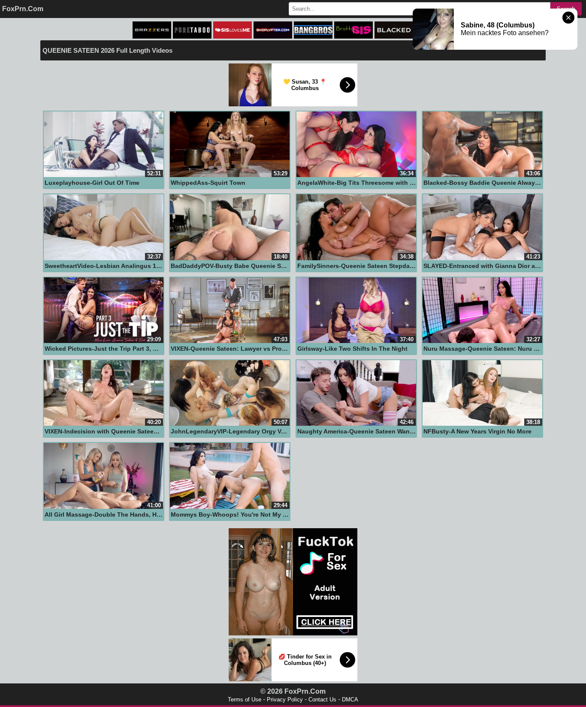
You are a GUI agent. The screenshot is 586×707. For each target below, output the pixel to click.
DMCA (350, 699)
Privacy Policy (285, 699)
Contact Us (322, 699)
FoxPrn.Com (22, 8)
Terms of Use (244, 699)
